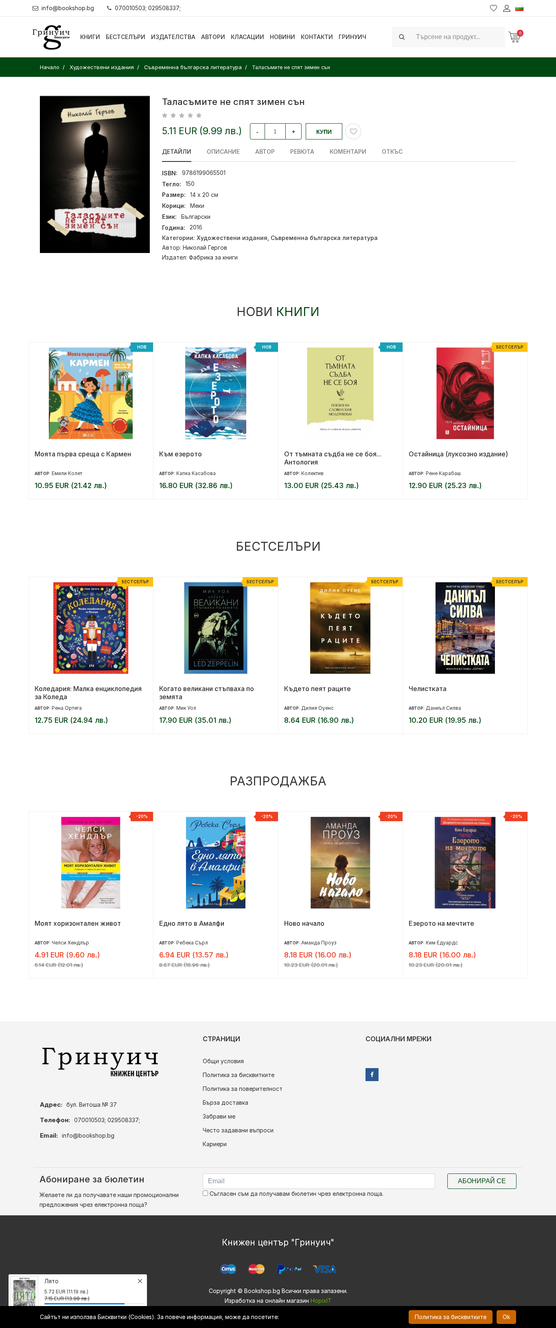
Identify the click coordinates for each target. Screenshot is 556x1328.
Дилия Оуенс (192, 708)
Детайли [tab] (176, 151)
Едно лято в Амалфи (66, 923)
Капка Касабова (71, 473)
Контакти (317, 36)
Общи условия (223, 1061)
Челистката (303, 689)
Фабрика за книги (213, 257)
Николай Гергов (205, 247)
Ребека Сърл (67, 943)
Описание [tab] (223, 151)
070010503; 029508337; (148, 7)
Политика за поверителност (242, 1088)
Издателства (173, 36)
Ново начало (179, 923)
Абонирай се (482, 1181)
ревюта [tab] (302, 151)
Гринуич (352, 36)
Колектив (187, 473)
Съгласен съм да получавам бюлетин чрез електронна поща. (295, 1193)
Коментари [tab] (348, 151)
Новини (282, 36)
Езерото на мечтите (316, 923)
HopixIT (321, 1300)
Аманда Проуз (193, 943)
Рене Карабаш (318, 473)
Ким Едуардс (317, 943)
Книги (90, 36)
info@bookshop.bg (68, 7)
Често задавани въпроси (238, 1130)
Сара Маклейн (443, 943)
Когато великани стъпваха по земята (81, 693)
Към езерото (55, 454)
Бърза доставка (225, 1102)
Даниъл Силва (318, 708)
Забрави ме (219, 1116)
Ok (506, 1316)
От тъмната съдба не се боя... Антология (207, 458)
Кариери (215, 1143)
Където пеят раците (192, 689)
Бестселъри (125, 36)
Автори (213, 36)
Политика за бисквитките (238, 1074)
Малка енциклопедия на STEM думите (457, 458)
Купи (324, 132)
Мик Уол (61, 708)
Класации (247, 36)
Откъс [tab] (392, 151)
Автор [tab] (265, 151)
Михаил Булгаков (447, 708)
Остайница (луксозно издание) (333, 454)
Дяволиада (427, 689)
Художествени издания (232, 237)
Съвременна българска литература (324, 237)
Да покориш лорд (437, 923)
